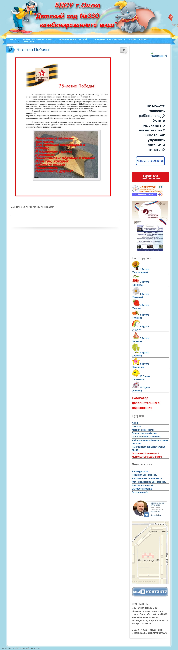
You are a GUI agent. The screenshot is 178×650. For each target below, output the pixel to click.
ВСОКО (132, 39)
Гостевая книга (15, 47)
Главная (12, 39)
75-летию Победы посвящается (109, 39)
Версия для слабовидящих (150, 177)
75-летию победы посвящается (38, 207)
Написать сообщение (150, 160)
